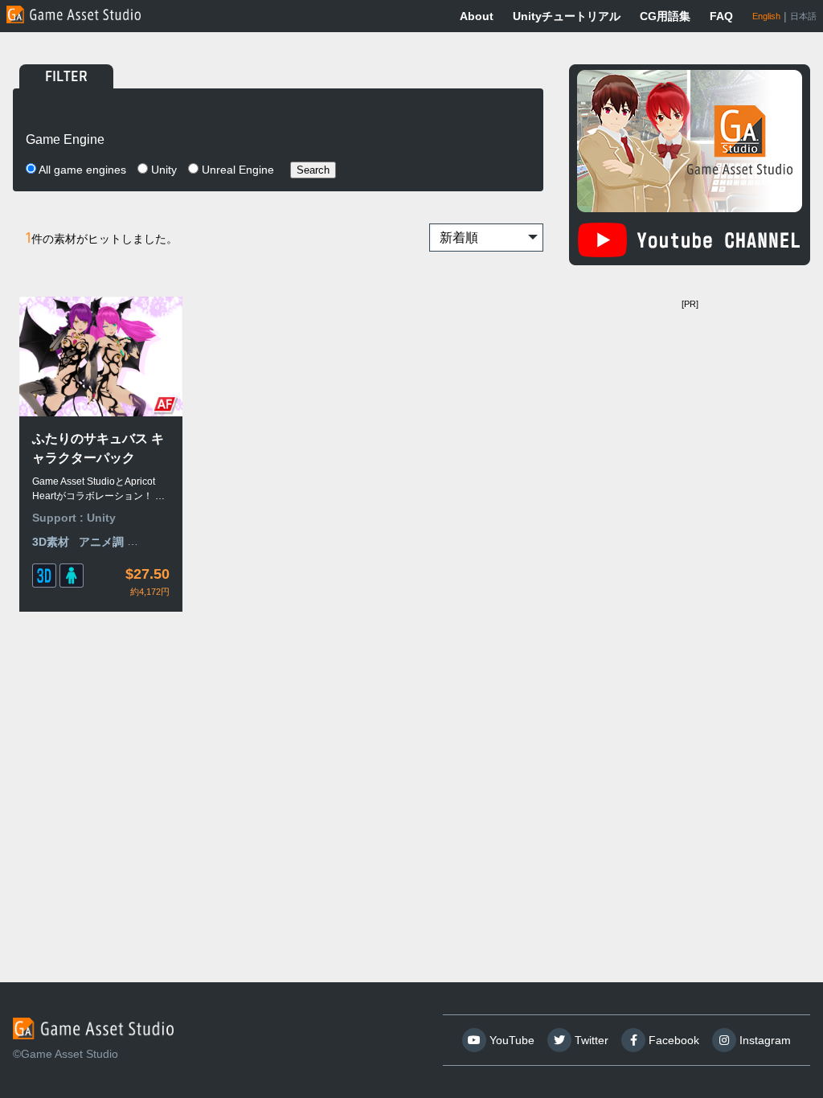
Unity (162, 169)
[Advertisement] (689, 415)
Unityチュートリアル (566, 16)
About (476, 16)
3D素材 (50, 541)
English (766, 16)
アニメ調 (101, 541)
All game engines (81, 169)
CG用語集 (665, 16)
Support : (59, 517)
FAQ (721, 16)
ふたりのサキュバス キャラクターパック (98, 448)
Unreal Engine (236, 169)
